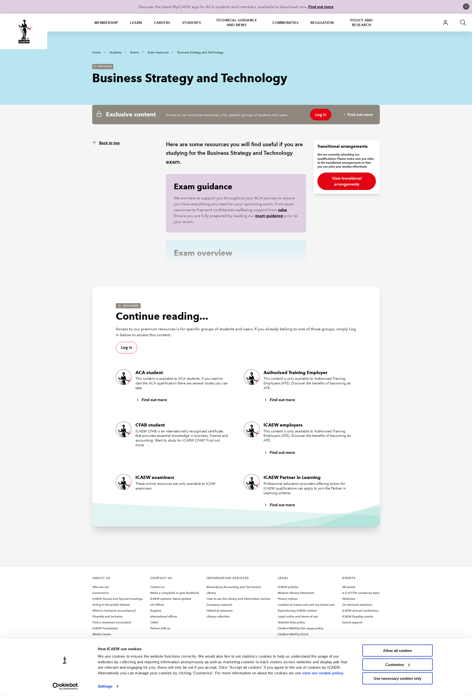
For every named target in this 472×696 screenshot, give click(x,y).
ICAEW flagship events (357, 616)
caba (282, 209)
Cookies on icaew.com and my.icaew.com (306, 604)
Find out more (321, 6)
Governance (100, 593)
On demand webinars (357, 604)
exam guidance (269, 215)
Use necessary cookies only (397, 678)
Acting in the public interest (111, 604)
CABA (154, 622)
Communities (285, 22)
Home (96, 52)
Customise (394, 664)
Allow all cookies (397, 651)
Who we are (100, 587)
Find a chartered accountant (111, 622)
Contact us (157, 587)
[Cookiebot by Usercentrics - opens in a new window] (65, 686)
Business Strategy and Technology (200, 52)
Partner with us (160, 628)
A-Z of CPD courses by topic (361, 593)
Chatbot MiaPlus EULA (293, 634)
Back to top (109, 143)
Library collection (218, 616)
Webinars (348, 599)
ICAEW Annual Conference (360, 610)
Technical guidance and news (236, 22)
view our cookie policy (322, 673)
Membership (106, 22)
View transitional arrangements (347, 181)
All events (348, 587)
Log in (320, 114)
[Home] (23, 31)
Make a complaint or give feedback (174, 593)
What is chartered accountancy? (114, 610)
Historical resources (219, 610)
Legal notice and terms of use (298, 616)
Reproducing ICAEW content (297, 610)
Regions (155, 610)
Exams (134, 52)
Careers (162, 22)
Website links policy (291, 622)
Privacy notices (287, 599)
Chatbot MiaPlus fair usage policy (300, 628)
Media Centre (101, 634)
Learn (136, 22)
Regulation (322, 22)
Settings (105, 686)
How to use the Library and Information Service (238, 599)
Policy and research (361, 22)
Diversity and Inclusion (107, 616)
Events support (352, 622)
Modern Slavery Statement (296, 593)
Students (191, 22)
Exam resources (158, 52)
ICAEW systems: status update (170, 599)
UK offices (157, 604)
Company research (219, 604)
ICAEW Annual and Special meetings (117, 599)
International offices (163, 616)
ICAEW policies (288, 587)
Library (211, 593)
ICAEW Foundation (105, 628)
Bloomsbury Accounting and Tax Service (233, 587)
